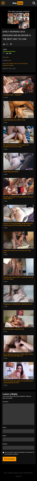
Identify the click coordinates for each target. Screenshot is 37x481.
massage (5, 65)
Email (5, 435)
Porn (7, 57)
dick (18, 63)
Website (5, 444)
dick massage (24, 63)
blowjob (11, 63)
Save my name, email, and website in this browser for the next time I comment (19, 453)
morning (10, 65)
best (7, 63)
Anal (9, 60)
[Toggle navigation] (3, 3)
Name (5, 427)
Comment (6, 401)
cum (15, 63)
